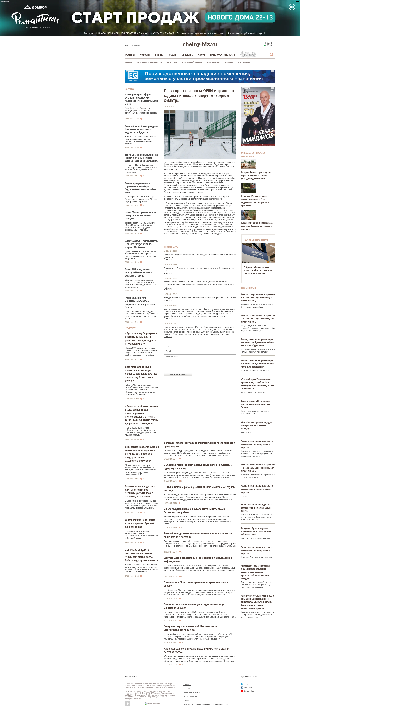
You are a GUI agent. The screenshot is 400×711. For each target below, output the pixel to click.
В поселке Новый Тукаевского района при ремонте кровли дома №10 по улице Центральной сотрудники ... (141, 168)
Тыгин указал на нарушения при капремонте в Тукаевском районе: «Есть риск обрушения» (142, 158)
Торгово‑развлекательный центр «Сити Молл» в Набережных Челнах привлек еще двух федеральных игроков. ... (140, 226)
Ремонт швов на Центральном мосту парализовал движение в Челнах (256, 404)
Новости (145, 54)
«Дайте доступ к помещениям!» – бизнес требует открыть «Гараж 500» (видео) (142, 244)
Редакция (186, 688)
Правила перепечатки (191, 692)
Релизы (229, 62)
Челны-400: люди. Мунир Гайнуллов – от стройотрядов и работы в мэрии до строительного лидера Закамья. (141, 431)
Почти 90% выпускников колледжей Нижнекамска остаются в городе (138, 272)
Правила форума (190, 696)
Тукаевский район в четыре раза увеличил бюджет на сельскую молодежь (257, 226)
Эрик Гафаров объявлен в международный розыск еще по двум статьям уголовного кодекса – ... (141, 111)
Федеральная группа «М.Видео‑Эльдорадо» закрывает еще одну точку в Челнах (140, 302)
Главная (130, 54)
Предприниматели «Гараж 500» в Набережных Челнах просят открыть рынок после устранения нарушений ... (140, 255)
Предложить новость (222, 54)
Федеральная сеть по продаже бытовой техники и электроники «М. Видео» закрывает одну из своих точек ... (142, 315)
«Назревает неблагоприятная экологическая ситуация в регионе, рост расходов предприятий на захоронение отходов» (142, 453)
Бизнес (159, 54)
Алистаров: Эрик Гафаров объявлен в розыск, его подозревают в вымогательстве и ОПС (141, 99)
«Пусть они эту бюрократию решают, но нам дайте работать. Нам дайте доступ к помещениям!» (141, 338)
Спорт (201, 54)
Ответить (168, 259)
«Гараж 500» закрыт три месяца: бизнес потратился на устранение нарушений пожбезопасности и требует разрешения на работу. (141, 351)
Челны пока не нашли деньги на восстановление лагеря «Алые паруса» (257, 444)
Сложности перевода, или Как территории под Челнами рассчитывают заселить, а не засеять (140, 491)
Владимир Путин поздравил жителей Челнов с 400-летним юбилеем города (256, 531)
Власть (172, 54)
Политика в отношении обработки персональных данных (205, 704)
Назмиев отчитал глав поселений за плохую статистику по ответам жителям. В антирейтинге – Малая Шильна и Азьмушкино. (141, 568)
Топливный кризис (192, 62)
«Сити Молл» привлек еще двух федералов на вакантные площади (142, 215)
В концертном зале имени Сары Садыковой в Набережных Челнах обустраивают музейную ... (141, 199)
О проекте (187, 685)
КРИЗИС (128, 62)
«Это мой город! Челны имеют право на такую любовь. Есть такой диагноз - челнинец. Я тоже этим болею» (141, 373)
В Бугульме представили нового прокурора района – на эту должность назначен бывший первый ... (140, 140)
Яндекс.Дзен (249, 691)
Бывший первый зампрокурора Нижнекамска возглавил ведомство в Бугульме (141, 129)
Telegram (247, 684)
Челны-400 (172, 62)
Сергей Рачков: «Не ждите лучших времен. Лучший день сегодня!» (140, 523)
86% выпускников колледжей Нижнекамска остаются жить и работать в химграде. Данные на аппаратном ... (140, 283)
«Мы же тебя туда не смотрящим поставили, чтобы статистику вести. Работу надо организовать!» (141, 555)
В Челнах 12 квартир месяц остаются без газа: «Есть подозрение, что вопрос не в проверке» (255, 200)
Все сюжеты (244, 62)
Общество (187, 54)
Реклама (186, 700)
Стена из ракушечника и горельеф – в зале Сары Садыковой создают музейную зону (141, 187)
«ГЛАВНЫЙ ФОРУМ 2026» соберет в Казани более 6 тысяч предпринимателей (257, 270)
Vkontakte (248, 687)
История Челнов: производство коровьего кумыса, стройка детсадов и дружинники (256, 175)
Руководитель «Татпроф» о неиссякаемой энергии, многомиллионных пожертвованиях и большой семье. (141, 534)
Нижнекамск (214, 62)
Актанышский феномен (149, 62)
